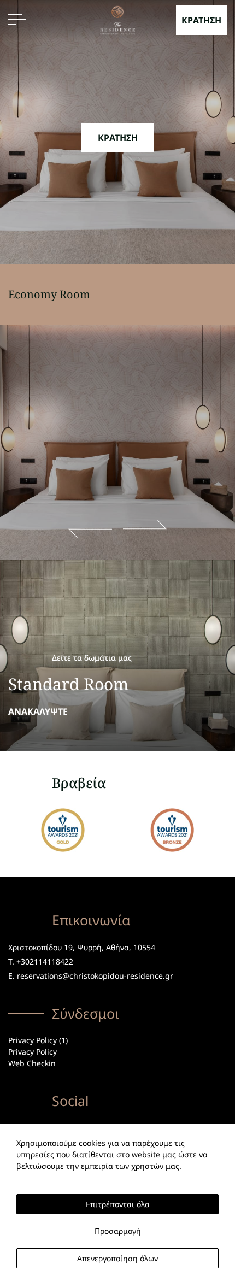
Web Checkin (32, 1063)
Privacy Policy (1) (38, 1040)
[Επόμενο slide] (145, 529)
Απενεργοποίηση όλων (117, 1258)
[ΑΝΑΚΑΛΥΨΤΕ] (117, 655)
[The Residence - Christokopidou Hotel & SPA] (118, 19)
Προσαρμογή (118, 1231)
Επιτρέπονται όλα (118, 1204)
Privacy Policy (32, 1051)
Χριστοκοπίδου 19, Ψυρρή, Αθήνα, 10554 (81, 947)
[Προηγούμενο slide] (90, 529)
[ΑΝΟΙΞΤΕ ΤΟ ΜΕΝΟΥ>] (17, 19)
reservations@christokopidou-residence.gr (95, 976)
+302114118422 (44, 961)
